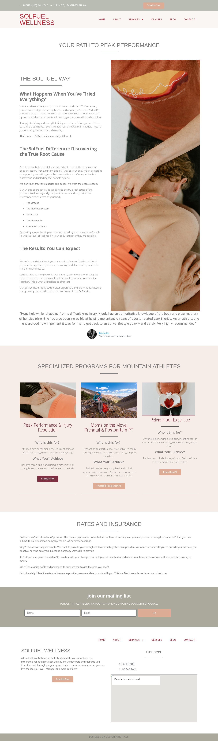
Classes (156, 19)
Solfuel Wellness (37, 19)
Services (134, 19)
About (117, 19)
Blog (173, 19)
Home (102, 19)
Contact (189, 19)
